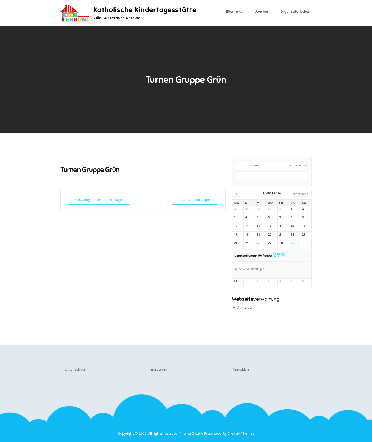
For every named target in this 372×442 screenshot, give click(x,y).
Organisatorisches (295, 11)
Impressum (158, 369)
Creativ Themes (241, 433)
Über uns (262, 11)
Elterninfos (234, 11)
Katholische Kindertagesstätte (145, 9)
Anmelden (245, 307)
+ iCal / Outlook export (195, 199)
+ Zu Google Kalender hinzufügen (99, 199)
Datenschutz (75, 369)
